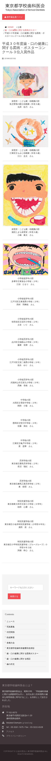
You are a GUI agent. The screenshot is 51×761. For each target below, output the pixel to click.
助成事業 (11, 637)
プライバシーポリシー (16, 735)
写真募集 (11, 626)
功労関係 (11, 632)
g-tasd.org (27, 722)
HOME (10, 27)
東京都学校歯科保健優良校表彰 (20, 648)
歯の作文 (11, 664)
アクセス (10, 731)
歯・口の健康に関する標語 (18, 658)
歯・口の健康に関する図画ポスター (21, 30)
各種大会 (11, 642)
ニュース (11, 621)
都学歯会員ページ (14, 17)
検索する (14, 596)
